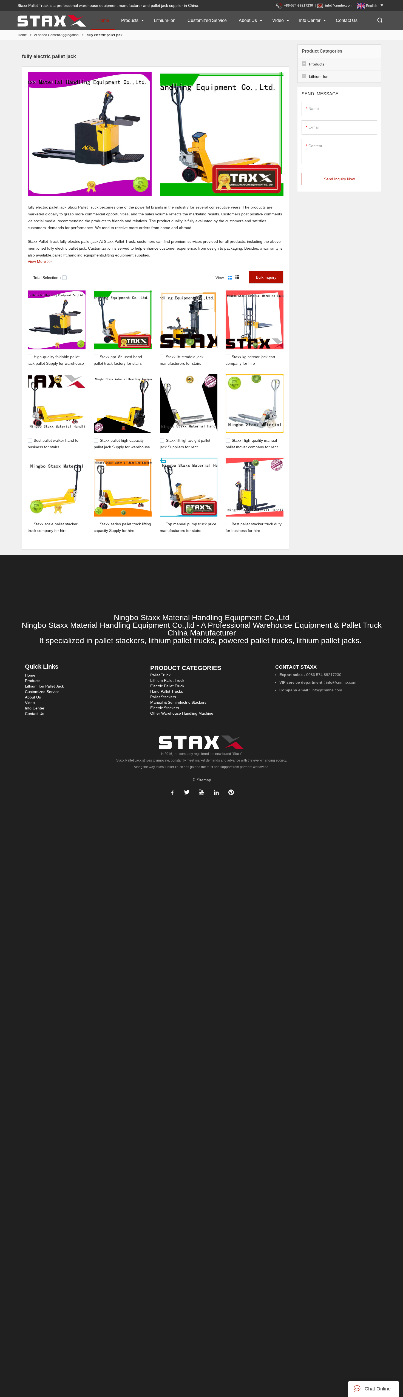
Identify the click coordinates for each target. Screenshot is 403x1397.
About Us (248, 20)
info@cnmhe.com (339, 5)
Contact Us (346, 20)
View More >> (40, 261)
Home (103, 20)
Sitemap (203, 780)
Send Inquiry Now (339, 179)
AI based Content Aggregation (56, 35)
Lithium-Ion (164, 20)
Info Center (309, 20)
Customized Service (207, 20)
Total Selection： (47, 277)
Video (278, 20)
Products (129, 20)
